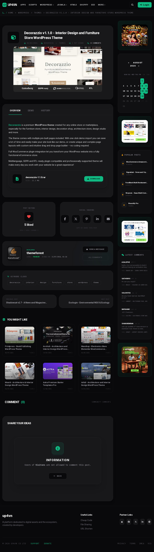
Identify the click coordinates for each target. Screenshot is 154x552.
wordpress (83, 283)
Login (146, 5)
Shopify (84, 5)
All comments (95, 257)
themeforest (13, 258)
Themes (38, 13)
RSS (150, 543)
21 (139, 96)
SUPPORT (35, 543)
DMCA (141, 543)
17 (124, 96)
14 (139, 91)
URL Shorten (86, 528)
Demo (31, 110)
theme (96, 283)
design (43, 283)
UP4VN (12, 5)
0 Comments (96, 43)
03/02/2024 (32, 43)
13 (135, 91)
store (69, 283)
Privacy (121, 543)
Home (10, 13)
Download (95, 179)
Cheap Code (86, 520)
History (45, 110)
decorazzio (15, 283)
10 (124, 91)
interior (30, 283)
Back (59, 476)
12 (131, 91)
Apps (23, 5)
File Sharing (86, 524)
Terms (133, 543)
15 (143, 91)
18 (128, 96)
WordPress (23, 13)
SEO (93, 5)
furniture (57, 283)
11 (128, 91)
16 (146, 91)
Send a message (96, 249)
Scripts (33, 5)
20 (135, 96)
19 (131, 96)
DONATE (47, 543)
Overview (15, 110)
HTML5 (73, 5)
